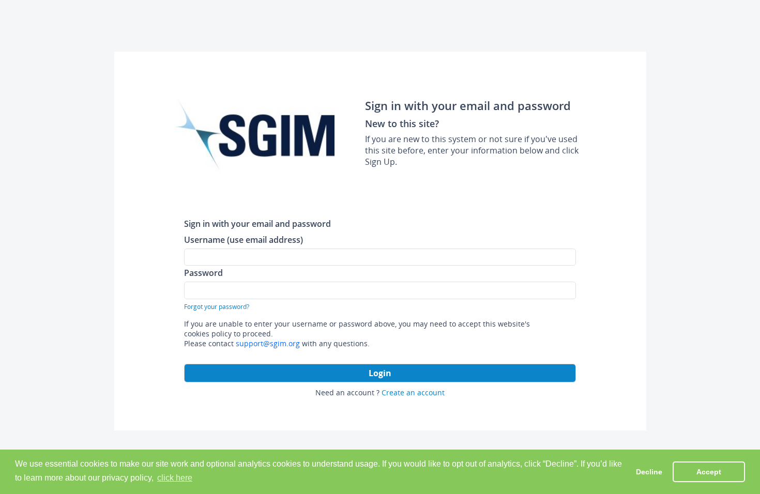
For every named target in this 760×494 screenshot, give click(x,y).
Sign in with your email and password (257, 223)
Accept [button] (708, 472)
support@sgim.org (268, 343)
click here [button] (174, 477)
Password (203, 272)
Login (380, 373)
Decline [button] (649, 472)
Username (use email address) (243, 239)
